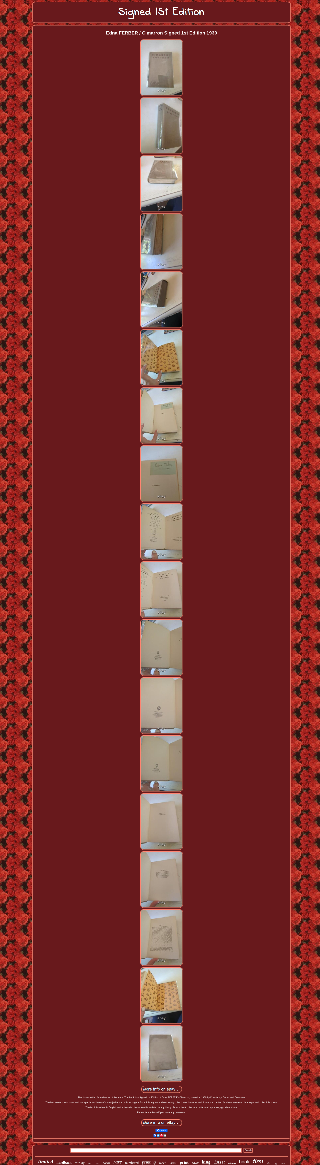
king (206, 1162)
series (283, 1164)
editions (232, 1163)
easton (90, 1163)
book (244, 1162)
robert (162, 1163)
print (184, 1162)
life (268, 1163)
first (258, 1161)
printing (149, 1162)
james (173, 1163)
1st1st (219, 1162)
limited (45, 1162)
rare (117, 1162)
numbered (132, 1163)
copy (275, 1163)
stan (98, 1164)
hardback (64, 1162)
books (106, 1163)
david (195, 1163)
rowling (80, 1163)
